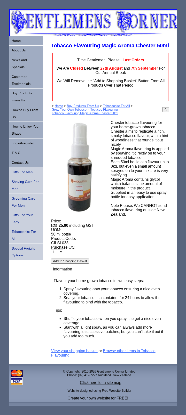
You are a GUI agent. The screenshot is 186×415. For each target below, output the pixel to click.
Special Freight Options (23, 251)
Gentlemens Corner (110, 371)
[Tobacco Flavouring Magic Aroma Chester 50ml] (79, 215)
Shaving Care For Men (25, 185)
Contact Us (20, 162)
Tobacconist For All (116, 106)
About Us (19, 50)
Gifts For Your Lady (22, 218)
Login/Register (23, 143)
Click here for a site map (100, 383)
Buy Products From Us (83, 106)
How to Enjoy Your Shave (26, 129)
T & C (16, 153)
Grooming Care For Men (23, 201)
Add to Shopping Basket (70, 261)
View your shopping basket (74, 351)
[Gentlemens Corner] (93, 35)
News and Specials (19, 63)
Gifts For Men (22, 172)
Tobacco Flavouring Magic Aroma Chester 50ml (85, 113)
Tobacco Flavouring (104, 109)
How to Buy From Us (25, 113)
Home (59, 106)
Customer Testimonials (21, 80)
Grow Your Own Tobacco (69, 109)
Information (62, 269)
